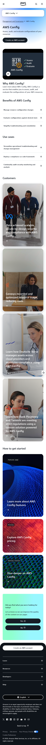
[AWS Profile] (42, 4)
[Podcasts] (25, 720)
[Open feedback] (44, 373)
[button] (11, 13)
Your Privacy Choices (26, 732)
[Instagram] (14, 720)
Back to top (21, 726)
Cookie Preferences (9, 735)
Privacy (5, 732)
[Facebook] (7, 720)
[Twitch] (18, 720)
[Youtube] (21, 720)
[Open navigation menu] (3, 4)
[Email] (28, 720)
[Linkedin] (11, 720)
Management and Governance (13, 21)
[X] (3, 720)
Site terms (13, 732)
